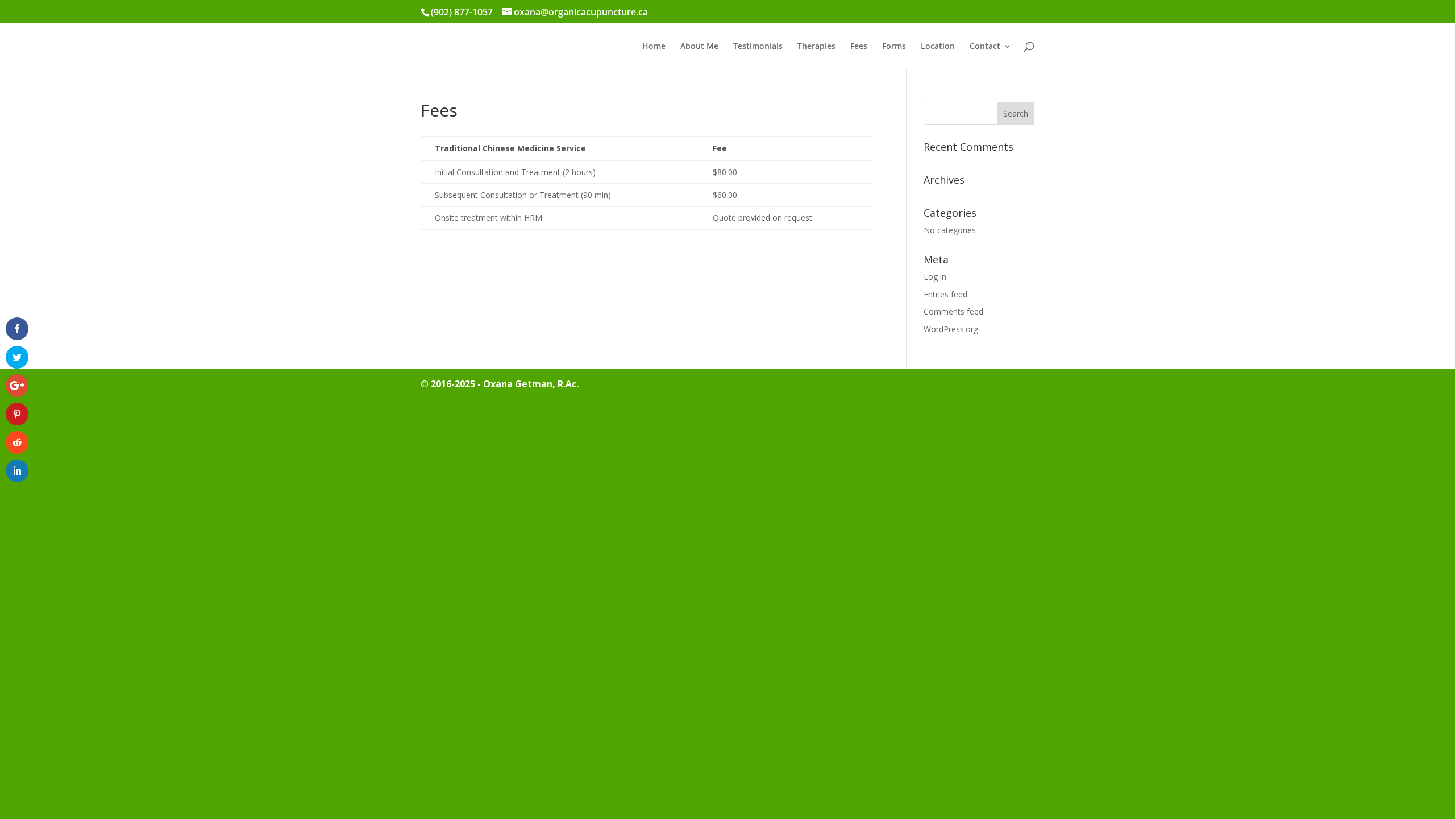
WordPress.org (951, 329)
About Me (699, 46)
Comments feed (953, 311)
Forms (894, 46)
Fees (858, 46)
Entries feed (945, 294)
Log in (935, 276)
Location (938, 46)
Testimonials (758, 46)
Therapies (816, 46)
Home (654, 46)
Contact (985, 46)
